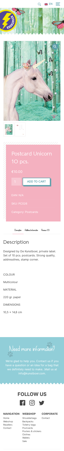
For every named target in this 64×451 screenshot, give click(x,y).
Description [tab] (18, 230)
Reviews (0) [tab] (45, 230)
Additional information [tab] (31, 230)
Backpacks (27, 421)
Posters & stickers (31, 431)
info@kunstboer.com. (32, 373)
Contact (7, 428)
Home (6, 418)
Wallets (26, 437)
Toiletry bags (29, 424)
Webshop (8, 421)
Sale (24, 441)
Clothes (26, 434)
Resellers (7, 424)
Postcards (31, 212)
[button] (55, 46)
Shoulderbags (29, 418)
